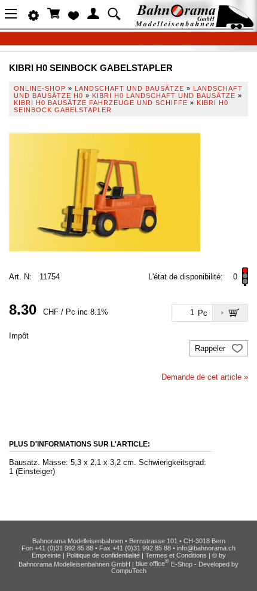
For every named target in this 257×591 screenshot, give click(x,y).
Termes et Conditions (176, 555)
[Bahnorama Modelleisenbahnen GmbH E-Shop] (194, 25)
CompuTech (128, 570)
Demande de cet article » (204, 377)
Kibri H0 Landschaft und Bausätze (163, 95)
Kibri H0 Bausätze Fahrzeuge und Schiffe (101, 102)
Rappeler (211, 348)
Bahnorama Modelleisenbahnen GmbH (74, 563)
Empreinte (46, 555)
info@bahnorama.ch (206, 548)
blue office (152, 563)
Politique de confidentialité (103, 555)
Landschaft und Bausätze (129, 88)
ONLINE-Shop (40, 88)
